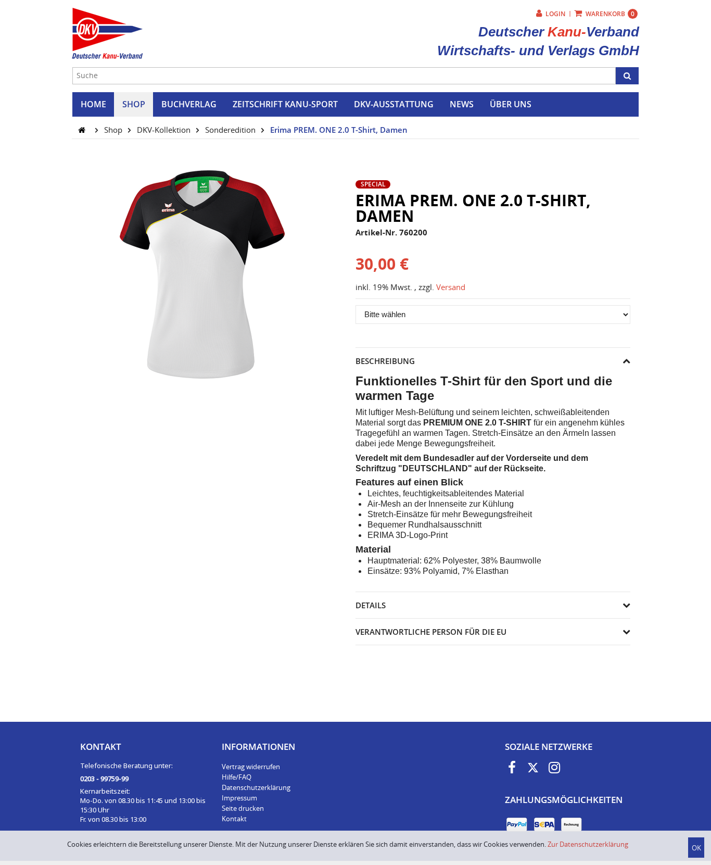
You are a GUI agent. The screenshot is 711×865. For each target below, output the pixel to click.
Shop (114, 129)
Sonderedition (231, 129)
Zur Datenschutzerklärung (588, 844)
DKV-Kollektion (165, 129)
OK (696, 848)
